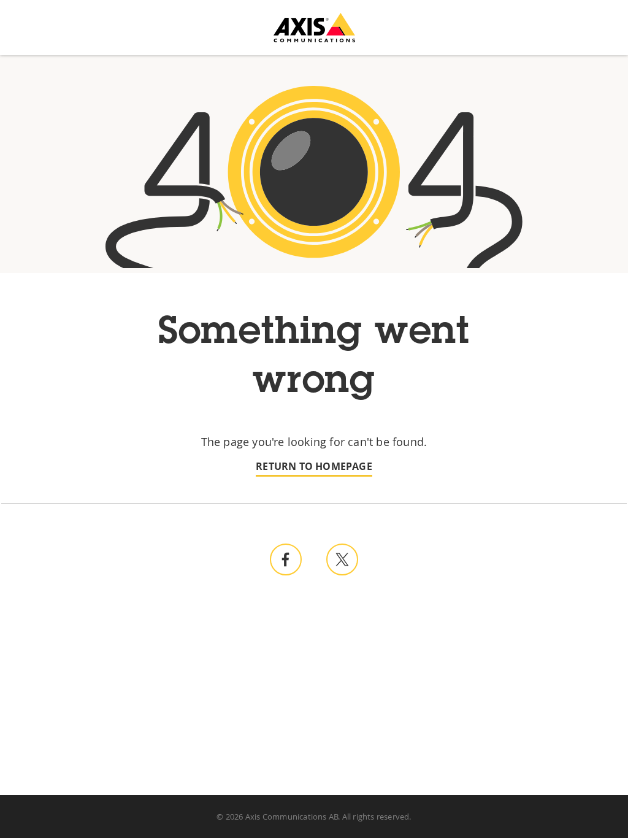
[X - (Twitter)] (342, 559)
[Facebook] (286, 559)
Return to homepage (314, 466)
